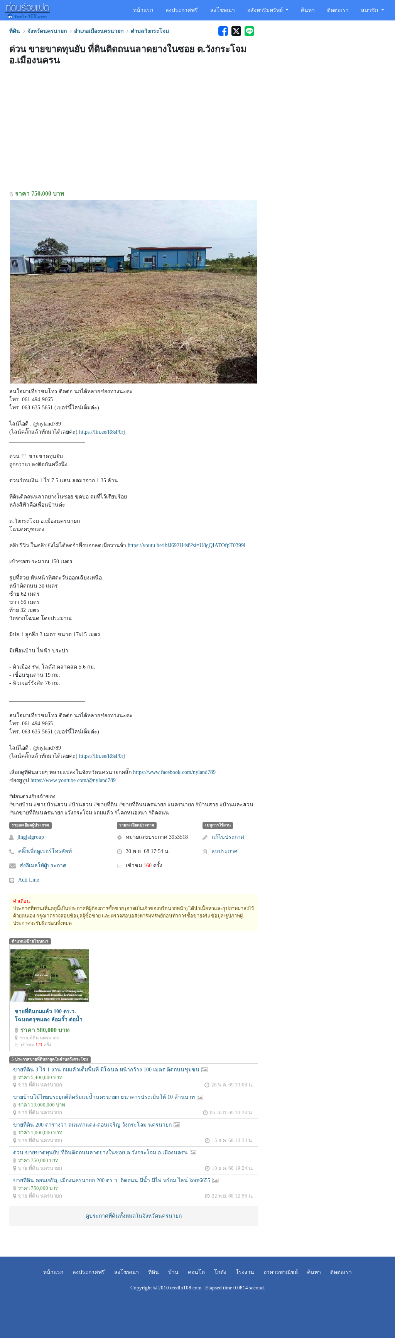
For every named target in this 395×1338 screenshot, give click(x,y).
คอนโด (196, 1272)
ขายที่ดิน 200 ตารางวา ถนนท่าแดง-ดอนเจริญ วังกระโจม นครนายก (92, 1125)
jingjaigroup (30, 837)
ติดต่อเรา (338, 10)
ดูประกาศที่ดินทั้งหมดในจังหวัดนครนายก (134, 1216)
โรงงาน (245, 1272)
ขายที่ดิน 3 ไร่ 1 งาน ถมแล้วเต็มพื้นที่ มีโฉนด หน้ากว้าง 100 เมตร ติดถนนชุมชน (106, 1070)
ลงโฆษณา (222, 10)
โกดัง (220, 1272)
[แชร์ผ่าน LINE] (248, 31)
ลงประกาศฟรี (181, 10)
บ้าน (173, 1272)
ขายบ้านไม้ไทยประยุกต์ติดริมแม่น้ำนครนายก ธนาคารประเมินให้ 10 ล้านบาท (104, 1097)
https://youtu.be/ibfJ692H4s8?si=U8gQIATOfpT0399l (186, 545)
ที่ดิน (153, 1272)
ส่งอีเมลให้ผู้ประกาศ (43, 865)
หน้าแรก (143, 10)
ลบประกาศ (224, 851)
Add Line (28, 880)
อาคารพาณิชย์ (280, 1272)
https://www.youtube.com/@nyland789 (73, 780)
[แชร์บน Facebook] (223, 31)
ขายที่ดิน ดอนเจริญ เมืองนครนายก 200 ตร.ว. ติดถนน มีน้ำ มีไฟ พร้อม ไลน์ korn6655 (111, 1180)
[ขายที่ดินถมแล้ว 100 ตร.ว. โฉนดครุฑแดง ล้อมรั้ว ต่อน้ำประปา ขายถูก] (49, 975)
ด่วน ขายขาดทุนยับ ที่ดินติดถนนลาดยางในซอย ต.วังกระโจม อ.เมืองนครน (100, 1153)
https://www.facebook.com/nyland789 (174, 772)
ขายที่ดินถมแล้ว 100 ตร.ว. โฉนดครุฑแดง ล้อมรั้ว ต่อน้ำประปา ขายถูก (49, 1020)
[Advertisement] (133, 129)
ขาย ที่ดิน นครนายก (39, 1038)
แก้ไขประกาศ (228, 837)
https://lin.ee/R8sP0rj (102, 432)
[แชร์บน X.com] (236, 31)
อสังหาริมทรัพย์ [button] (265, 10)
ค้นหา (308, 10)
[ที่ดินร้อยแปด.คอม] (27, 9)
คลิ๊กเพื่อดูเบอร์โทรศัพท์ (45, 851)
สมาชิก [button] (370, 10)
